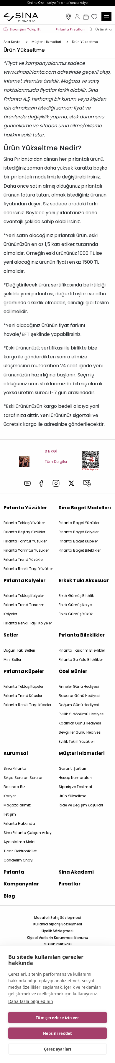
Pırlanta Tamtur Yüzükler (25, 541)
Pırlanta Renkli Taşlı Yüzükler (28, 568)
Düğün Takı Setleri (19, 650)
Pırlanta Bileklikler (82, 635)
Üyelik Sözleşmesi (57, 930)
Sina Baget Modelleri (85, 507)
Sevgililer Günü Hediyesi (80, 732)
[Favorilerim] (94, 16)
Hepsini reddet (57, 1033)
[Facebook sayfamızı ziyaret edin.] (41, 483)
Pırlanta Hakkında (19, 823)
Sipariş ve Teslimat (75, 786)
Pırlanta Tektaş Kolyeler (24, 595)
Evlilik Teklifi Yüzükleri (77, 741)
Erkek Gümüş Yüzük (76, 613)
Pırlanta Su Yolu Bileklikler (81, 659)
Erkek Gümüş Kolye (75, 604)
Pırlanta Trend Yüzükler (24, 559)
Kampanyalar (21, 883)
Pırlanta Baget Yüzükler (79, 522)
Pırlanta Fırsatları (70, 29)
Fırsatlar (69, 883)
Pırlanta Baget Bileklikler (80, 550)
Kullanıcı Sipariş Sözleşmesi (57, 924)
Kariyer (10, 795)
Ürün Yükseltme (72, 795)
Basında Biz (14, 786)
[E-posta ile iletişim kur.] (87, 483)
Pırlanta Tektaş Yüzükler (24, 522)
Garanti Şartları (72, 768)
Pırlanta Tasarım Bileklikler (82, 650)
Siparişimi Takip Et (25, 29)
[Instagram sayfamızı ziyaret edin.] (56, 483)
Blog (9, 896)
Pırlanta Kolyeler (24, 580)
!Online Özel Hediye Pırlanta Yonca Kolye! (57, 3)
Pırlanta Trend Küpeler (23, 695)
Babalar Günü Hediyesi (79, 695)
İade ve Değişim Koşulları (81, 805)
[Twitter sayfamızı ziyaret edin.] (71, 483)
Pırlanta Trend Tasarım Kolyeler (24, 609)
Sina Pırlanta (15, 768)
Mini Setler (12, 659)
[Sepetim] (86, 16)
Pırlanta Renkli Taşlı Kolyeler (28, 623)
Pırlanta (14, 872)
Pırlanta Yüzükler (25, 507)
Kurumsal (16, 753)
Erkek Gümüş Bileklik (76, 595)
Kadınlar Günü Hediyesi (80, 723)
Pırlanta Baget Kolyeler (78, 531)
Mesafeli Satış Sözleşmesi (57, 917)
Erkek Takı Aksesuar (84, 580)
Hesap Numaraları (75, 777)
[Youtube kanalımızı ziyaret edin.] (27, 483)
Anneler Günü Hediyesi (79, 686)
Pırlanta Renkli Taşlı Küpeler (27, 704)
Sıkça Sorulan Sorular (23, 777)
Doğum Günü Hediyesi (79, 704)
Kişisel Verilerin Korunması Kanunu (57, 937)
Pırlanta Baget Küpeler (78, 541)
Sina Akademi (76, 872)
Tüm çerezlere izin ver (57, 1017)
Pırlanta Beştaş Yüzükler (24, 531)
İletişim (10, 814)
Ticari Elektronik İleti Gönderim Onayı (20, 855)
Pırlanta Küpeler (24, 671)
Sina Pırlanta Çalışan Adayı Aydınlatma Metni (28, 837)
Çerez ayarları (57, 1049)
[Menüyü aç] (106, 16)
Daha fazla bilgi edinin (30, 1001)
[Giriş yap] (77, 16)
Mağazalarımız (68, 16)
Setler (11, 635)
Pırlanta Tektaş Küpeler (23, 686)
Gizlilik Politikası (58, 944)
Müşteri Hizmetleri (82, 753)
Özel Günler (73, 671)
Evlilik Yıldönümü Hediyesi (81, 713)
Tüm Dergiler (56, 461)
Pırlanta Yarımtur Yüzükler (26, 550)
